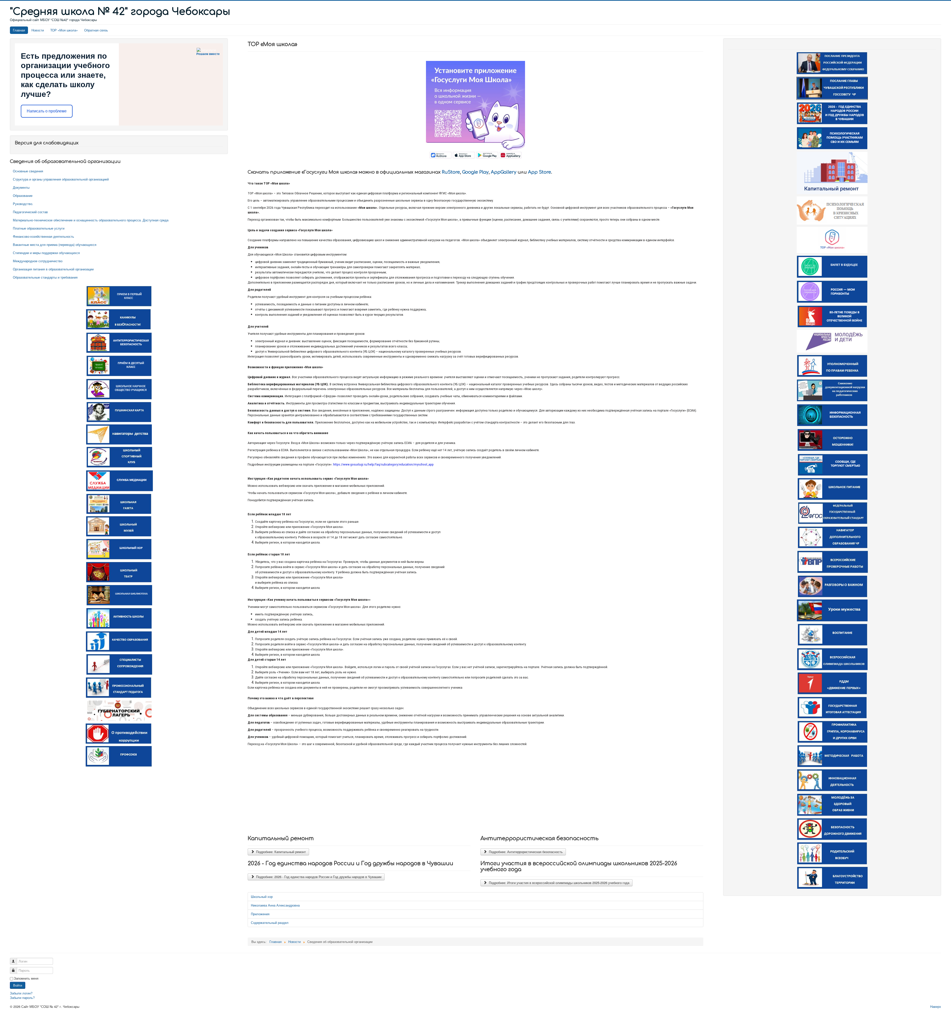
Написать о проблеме (47, 111)
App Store (539, 172)
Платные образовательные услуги (38, 228)
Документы (21, 187)
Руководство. (23, 203)
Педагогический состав (30, 211)
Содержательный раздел (270, 922)
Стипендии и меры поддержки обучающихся (46, 252)
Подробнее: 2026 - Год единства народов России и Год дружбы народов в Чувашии (318, 876)
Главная (19, 30)
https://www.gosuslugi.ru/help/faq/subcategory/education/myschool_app (383, 464)
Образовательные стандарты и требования (45, 277)
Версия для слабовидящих (47, 142)
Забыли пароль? (22, 997)
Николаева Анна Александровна (275, 905)
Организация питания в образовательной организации (53, 269)
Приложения (260, 914)
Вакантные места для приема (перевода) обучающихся (54, 244)
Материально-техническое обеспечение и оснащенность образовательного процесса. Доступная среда (90, 220)
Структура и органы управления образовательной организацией (61, 179)
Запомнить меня (26, 978)
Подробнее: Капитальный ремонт (280, 851)
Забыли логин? (21, 993)
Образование (22, 195)
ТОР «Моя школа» (64, 30)
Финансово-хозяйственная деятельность (43, 236)
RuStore (451, 172)
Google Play (475, 172)
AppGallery (503, 172)
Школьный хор (262, 896)
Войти (17, 985)
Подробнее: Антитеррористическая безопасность (525, 851)
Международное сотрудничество (37, 261)
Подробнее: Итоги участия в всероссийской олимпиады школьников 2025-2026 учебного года (558, 882)
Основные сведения (28, 171)
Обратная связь (96, 30)
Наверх (935, 1006)
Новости (37, 30)
